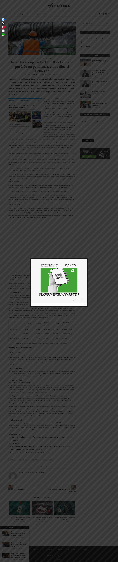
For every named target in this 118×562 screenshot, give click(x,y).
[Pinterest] (3, 27)
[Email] (3, 31)
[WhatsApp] (3, 35)
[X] (3, 23)
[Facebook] (3, 19)
